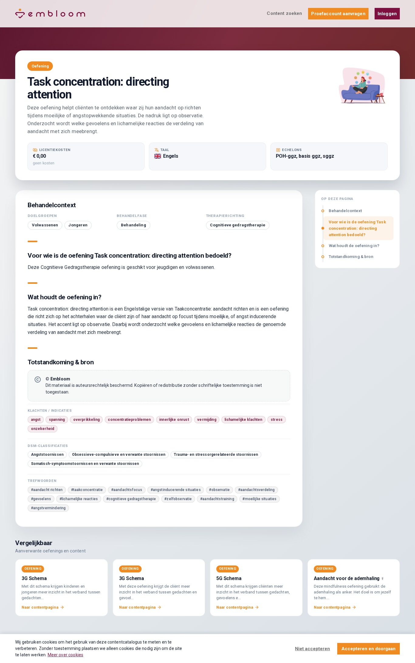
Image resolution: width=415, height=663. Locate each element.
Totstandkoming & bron (351, 256)
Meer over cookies (66, 654)
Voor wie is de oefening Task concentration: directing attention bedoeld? (357, 228)
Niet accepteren (312, 648)
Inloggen (387, 13)
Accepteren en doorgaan (368, 648)
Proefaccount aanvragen (338, 13)
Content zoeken (284, 13)
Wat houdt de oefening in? (354, 245)
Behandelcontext (345, 210)
